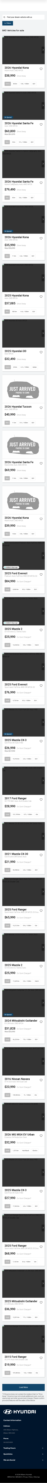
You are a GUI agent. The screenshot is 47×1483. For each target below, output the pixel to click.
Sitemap (37, 1477)
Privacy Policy (28, 1477)
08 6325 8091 (8, 1442)
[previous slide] (3, 50)
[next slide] (43, 50)
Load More (23, 1387)
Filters (9, 23)
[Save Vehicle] (41, 69)
